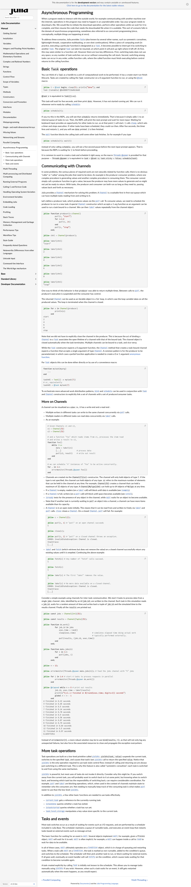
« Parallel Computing (51, 880)
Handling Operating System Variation (19, 192)
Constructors (8, 97)
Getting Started (9, 33)
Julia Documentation (10, 23)
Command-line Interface (13, 264)
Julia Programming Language (107, 883)
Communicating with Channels (66, 166)
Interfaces (7, 107)
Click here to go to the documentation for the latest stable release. (95, 6)
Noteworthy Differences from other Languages (18, 252)
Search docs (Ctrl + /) (12, 17)
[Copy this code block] (145, 87)
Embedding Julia (10, 202)
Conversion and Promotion (15, 102)
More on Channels (54, 401)
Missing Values (9, 132)
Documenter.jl (85, 883)
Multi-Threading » (139, 880)
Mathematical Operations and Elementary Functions (16, 55)
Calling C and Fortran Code (15, 187)
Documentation (9, 117)
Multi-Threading (10, 169)
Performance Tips (10, 230)
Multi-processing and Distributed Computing (17, 175)
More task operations (59, 751)
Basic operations (59, 69)
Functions (7, 72)
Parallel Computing (11, 143)
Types (5, 87)
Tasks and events (55, 819)
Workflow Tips (9, 235)
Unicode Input (9, 259)
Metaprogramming (11, 122)
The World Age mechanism (14, 269)
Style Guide (8, 240)
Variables (7, 44)
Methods (7, 92)
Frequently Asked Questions (15, 245)
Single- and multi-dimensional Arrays (19, 127)
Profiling (7, 212)
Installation (8, 39)
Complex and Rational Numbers (16, 62)
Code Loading (9, 207)
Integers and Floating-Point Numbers (19, 49)
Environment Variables (13, 197)
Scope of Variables (11, 82)
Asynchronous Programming (15, 148)
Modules (7, 112)
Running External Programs (15, 182)
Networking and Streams (14, 137)
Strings (6, 67)
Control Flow (9, 77)
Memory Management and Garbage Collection (18, 223)
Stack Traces (8, 217)
